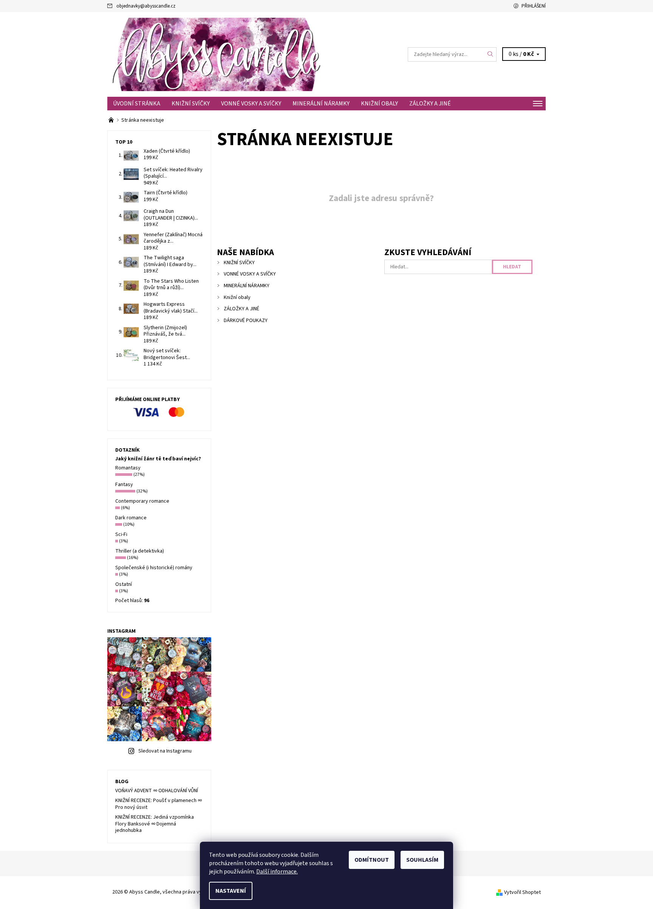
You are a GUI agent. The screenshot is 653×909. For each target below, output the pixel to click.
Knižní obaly (379, 103)
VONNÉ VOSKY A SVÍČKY (251, 103)
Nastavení (230, 891)
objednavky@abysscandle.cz (145, 6)
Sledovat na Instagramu (165, 751)
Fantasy (124, 484)
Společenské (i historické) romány (153, 567)
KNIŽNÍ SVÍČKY (191, 103)
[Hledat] (490, 54)
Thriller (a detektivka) (139, 551)
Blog (121, 781)
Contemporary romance (142, 501)
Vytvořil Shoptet (522, 892)
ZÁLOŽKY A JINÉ (430, 103)
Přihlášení (533, 6)
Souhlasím (422, 860)
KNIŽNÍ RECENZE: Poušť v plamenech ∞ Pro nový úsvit (158, 804)
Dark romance (131, 518)
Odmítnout (371, 860)
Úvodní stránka (136, 103)
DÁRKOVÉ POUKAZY (246, 320)
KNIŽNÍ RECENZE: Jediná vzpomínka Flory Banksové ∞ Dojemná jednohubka (154, 823)
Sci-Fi (121, 534)
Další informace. (277, 871)
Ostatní (123, 584)
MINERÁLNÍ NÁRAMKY (321, 103)
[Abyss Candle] (216, 54)
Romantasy (128, 468)
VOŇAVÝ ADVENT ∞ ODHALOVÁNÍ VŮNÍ (156, 790)
